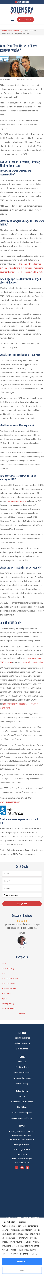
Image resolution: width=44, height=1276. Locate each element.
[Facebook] (22, 1167)
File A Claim (22, 1107)
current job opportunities (32, 662)
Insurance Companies (22, 1078)
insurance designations (16, 501)
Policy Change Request (22, 1112)
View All (22, 1013)
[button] (12, 19)
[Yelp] (27, 1167)
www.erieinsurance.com (10, 802)
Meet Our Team (22, 1067)
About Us (22, 1061)
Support (22, 1096)
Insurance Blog (15, 30)
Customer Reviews (22, 1072)
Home (4, 30)
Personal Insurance (22, 1038)
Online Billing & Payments (22, 1101)
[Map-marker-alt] (16, 1167)
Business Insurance (22, 1043)
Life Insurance (22, 1048)
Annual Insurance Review (22, 1118)
